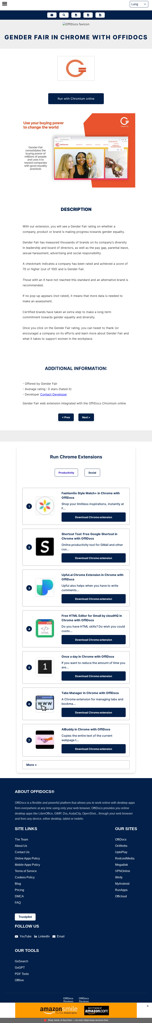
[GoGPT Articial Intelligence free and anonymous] (52, 15)
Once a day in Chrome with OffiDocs (88, 656)
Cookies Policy (25, 877)
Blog (18, 883)
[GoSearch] (64, 15)
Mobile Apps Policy (27, 864)
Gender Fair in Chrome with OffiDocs (76, 37)
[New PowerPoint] (100, 15)
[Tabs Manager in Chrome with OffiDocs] (46, 711)
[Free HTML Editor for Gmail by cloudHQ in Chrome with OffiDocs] (46, 636)
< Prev (66, 417)
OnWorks (121, 845)
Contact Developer (53, 394)
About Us (21, 845)
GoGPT (20, 967)
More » (31, 765)
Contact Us (22, 852)
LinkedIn (44, 936)
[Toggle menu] (4, 4)
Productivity (66, 472)
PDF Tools (22, 973)
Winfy (119, 877)
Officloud (121, 896)
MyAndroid (122, 883)
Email (61, 936)
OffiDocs (120, 839)
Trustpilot (25, 916)
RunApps (121, 890)
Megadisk (121, 864)
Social (92, 472)
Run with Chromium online (76, 98)
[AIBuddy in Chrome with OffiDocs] (46, 748)
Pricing (19, 890)
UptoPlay (121, 852)
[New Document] (76, 15)
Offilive (19, 980)
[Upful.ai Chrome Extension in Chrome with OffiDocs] (46, 595)
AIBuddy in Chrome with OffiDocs (86, 729)
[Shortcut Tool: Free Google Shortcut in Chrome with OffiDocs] (46, 555)
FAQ (18, 902)
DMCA (19, 896)
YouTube (26, 936)
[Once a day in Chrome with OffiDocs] (46, 675)
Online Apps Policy (27, 858)
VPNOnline (122, 871)
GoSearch (21, 961)
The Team (21, 839)
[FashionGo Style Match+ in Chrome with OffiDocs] (46, 514)
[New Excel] (88, 15)
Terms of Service (26, 871)
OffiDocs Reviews (68, 1000)
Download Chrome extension (93, 517)
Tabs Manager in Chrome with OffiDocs (90, 693)
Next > (86, 417)
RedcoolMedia (124, 858)
